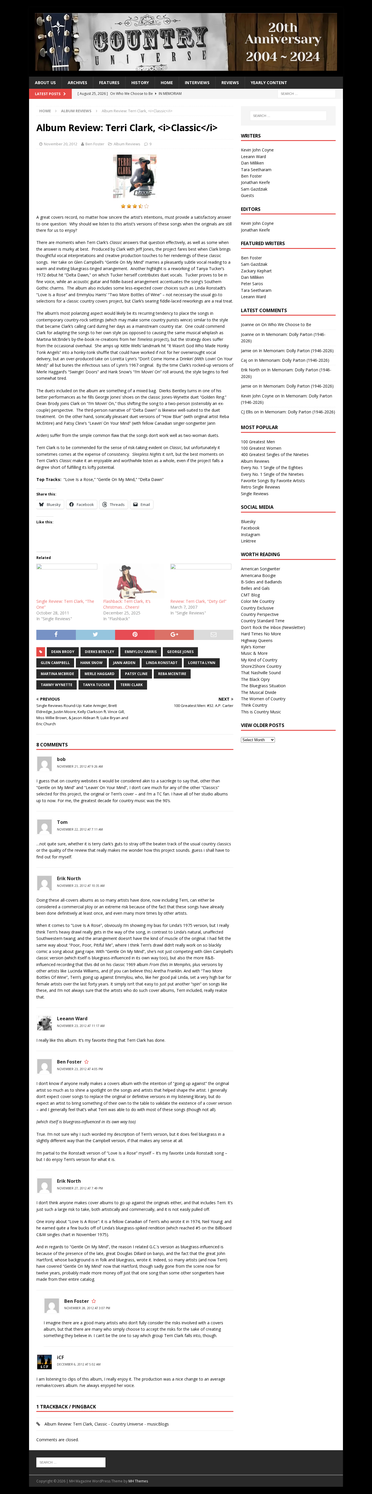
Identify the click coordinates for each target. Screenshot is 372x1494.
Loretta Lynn (201, 662)
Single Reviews (255, 493)
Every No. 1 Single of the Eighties (272, 467)
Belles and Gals (255, 588)
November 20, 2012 (60, 143)
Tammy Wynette (56, 684)
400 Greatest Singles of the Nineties (275, 454)
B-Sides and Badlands (261, 582)
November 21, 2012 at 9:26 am (80, 766)
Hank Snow (91, 662)
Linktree (248, 541)
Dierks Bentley (99, 651)
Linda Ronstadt (162, 662)
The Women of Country (263, 698)
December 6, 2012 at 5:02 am (79, 1364)
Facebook (250, 528)
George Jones (180, 651)
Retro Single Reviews (260, 487)
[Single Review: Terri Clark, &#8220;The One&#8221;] (66, 581)
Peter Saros (252, 283)
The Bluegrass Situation (263, 685)
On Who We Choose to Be (286, 324)
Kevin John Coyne (257, 150)
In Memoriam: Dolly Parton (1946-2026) (296, 350)
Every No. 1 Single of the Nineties (272, 474)
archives (77, 82)
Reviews (230, 82)
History (140, 82)
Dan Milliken (252, 163)
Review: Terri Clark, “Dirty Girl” (198, 601)
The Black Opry (255, 679)
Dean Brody (62, 651)
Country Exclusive (257, 608)
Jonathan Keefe (255, 182)
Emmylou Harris (141, 651)
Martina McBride (57, 673)
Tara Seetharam (256, 169)
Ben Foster (94, 143)
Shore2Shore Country (261, 666)
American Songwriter (260, 568)
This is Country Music (261, 712)
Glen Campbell (55, 662)
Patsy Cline (136, 673)
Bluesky (248, 521)
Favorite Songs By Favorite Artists (273, 480)
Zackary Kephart (256, 271)
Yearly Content (269, 82)
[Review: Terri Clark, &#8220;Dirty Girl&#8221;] (200, 581)
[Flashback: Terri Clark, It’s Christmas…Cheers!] (133, 581)
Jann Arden (124, 662)
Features (109, 82)
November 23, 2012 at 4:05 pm (80, 1069)
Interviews (197, 82)
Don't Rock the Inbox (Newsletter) (273, 627)
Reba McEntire (172, 673)
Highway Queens (257, 640)
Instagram (250, 534)
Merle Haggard (100, 673)
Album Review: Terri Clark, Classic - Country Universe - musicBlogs (106, 1424)
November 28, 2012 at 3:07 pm (87, 1308)
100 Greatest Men (258, 441)
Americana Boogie (258, 575)
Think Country (254, 705)
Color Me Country (257, 601)
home (167, 82)
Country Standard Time (263, 620)
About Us (45, 82)
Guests (247, 195)
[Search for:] (307, 93)
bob (61, 759)
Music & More (254, 653)
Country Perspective (260, 614)
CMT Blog (250, 595)
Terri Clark (131, 684)
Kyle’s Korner (253, 647)
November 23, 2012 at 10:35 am (81, 886)
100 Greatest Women (261, 448)
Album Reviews (127, 143)
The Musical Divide (258, 692)
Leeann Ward (72, 1018)
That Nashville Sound (261, 672)
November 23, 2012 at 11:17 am (81, 1026)
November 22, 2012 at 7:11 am (80, 829)
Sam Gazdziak (254, 189)
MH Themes (138, 1481)
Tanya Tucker (96, 684)
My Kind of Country (259, 660)
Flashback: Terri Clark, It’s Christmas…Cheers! (127, 604)
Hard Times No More (261, 633)
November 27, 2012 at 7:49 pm (80, 1188)
